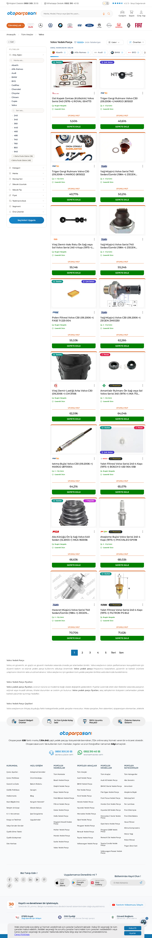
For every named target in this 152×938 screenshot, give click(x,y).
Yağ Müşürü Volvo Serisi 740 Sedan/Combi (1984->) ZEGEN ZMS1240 (117, 246)
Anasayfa (11, 34)
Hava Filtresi (129, 822)
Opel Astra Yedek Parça (110, 824)
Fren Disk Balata (131, 816)
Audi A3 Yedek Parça (109, 780)
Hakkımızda (11, 796)
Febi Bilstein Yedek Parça (64, 798)
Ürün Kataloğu (36, 778)
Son (121, 652)
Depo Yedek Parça (61, 792)
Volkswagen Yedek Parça (87, 844)
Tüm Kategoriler (130, 774)
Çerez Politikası (22, 934)
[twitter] (16, 880)
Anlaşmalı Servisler (37, 772)
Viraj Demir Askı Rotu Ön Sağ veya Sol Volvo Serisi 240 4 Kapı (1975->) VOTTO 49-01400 (72, 246)
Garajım (33, 790)
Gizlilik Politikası (13, 790)
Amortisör (128, 786)
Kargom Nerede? (37, 802)
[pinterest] (44, 880)
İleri (113, 652)
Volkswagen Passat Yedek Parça (111, 852)
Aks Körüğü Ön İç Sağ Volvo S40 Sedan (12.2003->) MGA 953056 (71, 538)
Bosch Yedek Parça (61, 780)
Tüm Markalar (59, 774)
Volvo (41, 34)
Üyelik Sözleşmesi (14, 838)
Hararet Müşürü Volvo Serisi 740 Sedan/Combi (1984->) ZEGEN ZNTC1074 (71, 611)
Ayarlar (132, 933)
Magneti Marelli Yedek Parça (63, 823)
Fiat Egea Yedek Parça (110, 792)
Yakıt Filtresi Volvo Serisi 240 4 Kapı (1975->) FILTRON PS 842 (121, 611)
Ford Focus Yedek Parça (110, 798)
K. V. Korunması (13, 814)
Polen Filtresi (129, 840)
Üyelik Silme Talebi (14, 832)
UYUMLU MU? (74, 115)
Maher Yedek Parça (61, 830)
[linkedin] (30, 880)
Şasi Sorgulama (36, 814)
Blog (32, 796)
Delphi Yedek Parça (61, 786)
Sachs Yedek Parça (61, 842)
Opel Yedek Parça (84, 820)
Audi (100, 52)
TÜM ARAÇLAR (14, 25)
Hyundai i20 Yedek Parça (111, 810)
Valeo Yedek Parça (61, 848)
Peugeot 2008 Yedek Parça (109, 831)
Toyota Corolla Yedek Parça (109, 844)
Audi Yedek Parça (84, 778)
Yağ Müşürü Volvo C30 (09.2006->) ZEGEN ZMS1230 (120, 319)
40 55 (71, 3)
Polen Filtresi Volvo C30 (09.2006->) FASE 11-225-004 (73, 319)
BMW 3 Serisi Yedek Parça (111, 786)
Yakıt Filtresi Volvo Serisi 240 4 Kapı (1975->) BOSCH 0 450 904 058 (121, 465)
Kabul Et (132, 928)
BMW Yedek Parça (84, 784)
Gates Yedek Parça (61, 810)
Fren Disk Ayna (130, 810)
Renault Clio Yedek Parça (111, 837)
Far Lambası (129, 804)
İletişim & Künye (13, 808)
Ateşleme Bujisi (130, 792)
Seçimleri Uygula (26, 220)
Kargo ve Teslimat (14, 820)
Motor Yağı (128, 834)
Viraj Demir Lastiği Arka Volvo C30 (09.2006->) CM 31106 (72, 392)
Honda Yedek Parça (85, 802)
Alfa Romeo (80, 52)
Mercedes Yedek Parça (86, 814)
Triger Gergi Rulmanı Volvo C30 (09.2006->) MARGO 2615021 (119, 100)
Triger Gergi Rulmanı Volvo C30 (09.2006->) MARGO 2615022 (70, 173)
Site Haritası (11, 844)
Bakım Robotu (36, 784)
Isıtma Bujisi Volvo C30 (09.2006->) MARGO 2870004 (72, 465)
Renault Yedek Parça (85, 832)
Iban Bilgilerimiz (13, 802)
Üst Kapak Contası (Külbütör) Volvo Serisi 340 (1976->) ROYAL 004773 (73, 100)
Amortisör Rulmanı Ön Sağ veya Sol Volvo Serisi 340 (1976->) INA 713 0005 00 (121, 392)
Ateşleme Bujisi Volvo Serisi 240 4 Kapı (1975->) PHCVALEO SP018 (120, 538)
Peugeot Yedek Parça (86, 826)
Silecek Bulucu (36, 808)
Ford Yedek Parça (84, 796)
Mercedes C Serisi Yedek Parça (111, 817)
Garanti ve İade (13, 784)
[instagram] (23, 880)
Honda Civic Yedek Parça (111, 804)
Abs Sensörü (129, 780)
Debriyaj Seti (129, 798)
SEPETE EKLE (73, 126)
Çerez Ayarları (12, 772)
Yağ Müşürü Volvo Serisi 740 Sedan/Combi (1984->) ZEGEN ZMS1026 (117, 173)
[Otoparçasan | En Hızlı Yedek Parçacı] (22, 13)
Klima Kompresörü (132, 828)
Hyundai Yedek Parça (85, 808)
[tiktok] (9, 886)
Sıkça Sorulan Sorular (15, 826)
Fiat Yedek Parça (84, 790)
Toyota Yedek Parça (85, 838)
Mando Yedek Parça (62, 836)
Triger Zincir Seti (130, 846)
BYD (134, 52)
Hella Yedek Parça (61, 816)
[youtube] (37, 880)
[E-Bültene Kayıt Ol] (141, 883)
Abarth (59, 52)
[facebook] (9, 880)
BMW (117, 52)
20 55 (31, 3)
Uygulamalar (35, 820)
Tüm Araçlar (27, 34)
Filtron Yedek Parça (61, 804)
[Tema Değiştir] (105, 3)
